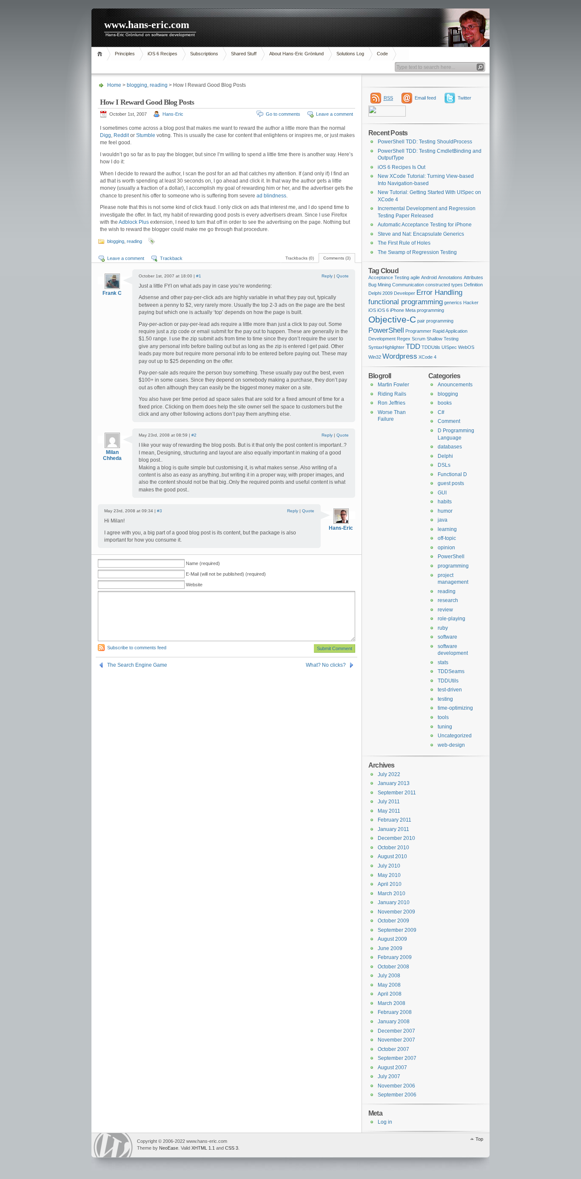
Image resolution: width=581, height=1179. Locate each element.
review (445, 610)
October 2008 (393, 967)
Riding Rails (392, 394)
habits (445, 502)
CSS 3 (231, 1147)
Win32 (374, 357)
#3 (159, 510)
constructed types (444, 284)
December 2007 (396, 1031)
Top (479, 1139)
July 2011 (389, 802)
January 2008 (394, 1022)
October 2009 (393, 921)
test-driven (450, 690)
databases (450, 447)
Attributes (473, 277)
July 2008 (389, 976)
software (447, 637)
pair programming (435, 320)
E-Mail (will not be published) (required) (226, 574)
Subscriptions (204, 53)
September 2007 (397, 1058)
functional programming (405, 302)
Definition (473, 284)
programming (453, 566)
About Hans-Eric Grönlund (296, 53)
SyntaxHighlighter (386, 347)
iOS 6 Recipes (162, 53)
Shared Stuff (243, 53)
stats (443, 662)
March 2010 (391, 893)
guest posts (451, 483)
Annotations (450, 277)
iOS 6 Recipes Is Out (401, 167)
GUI (442, 493)
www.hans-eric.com (146, 24)
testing (445, 699)
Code (382, 53)
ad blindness (271, 196)
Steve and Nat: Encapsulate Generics (421, 234)
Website (194, 584)
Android (429, 277)
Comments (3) (336, 258)
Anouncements (455, 385)
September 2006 (397, 1095)
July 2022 (389, 774)
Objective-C (392, 319)
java (442, 520)
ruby (443, 628)
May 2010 (389, 875)
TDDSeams (451, 671)
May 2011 (389, 811)
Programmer (418, 331)
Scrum (418, 338)
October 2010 (393, 848)
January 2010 (394, 902)
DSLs (444, 465)
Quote (342, 276)
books (445, 403)
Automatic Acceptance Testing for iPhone (425, 225)
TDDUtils (431, 347)
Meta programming (424, 310)
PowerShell (386, 330)
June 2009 (390, 948)
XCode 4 (427, 357)
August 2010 (392, 856)
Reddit (122, 135)
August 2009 (392, 939)
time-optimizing (455, 708)
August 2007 (392, 1068)
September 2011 (397, 793)
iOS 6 (383, 310)
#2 (194, 435)
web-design (451, 745)
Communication (408, 284)
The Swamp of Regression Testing (417, 252)
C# (441, 412)
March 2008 (391, 1003)
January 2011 (393, 829)
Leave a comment (334, 114)
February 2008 (395, 1012)
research (448, 600)
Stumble (145, 135)
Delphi (445, 456)
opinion (446, 548)
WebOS (466, 347)
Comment (449, 421)
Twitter (464, 97)
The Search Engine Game (137, 665)
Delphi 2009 (380, 293)
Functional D (452, 474)
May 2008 (389, 985)
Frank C (112, 293)
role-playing (451, 619)
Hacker (470, 302)
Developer (404, 293)
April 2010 (390, 884)
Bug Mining (379, 284)
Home (101, 53)
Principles (125, 53)
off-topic (447, 538)
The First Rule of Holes (404, 243)
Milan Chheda (112, 455)
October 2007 (393, 1049)
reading (159, 85)
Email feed (425, 97)
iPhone (397, 310)
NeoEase (168, 1147)
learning (447, 529)
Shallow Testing (443, 338)
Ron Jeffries (391, 403)
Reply (327, 276)
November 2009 (396, 912)
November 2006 (396, 1086)
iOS (372, 310)
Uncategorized (455, 736)
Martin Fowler (393, 385)
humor (445, 511)
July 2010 (389, 866)
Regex (403, 338)
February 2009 (395, 957)
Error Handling (439, 292)
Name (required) (203, 563)
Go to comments (283, 114)
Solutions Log (350, 53)
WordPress (113, 1145)
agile (415, 277)
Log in (385, 1122)
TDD (413, 347)
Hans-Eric (172, 114)
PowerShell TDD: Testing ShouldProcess (425, 142)
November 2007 (396, 1040)
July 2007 (389, 1076)
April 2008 (390, 994)
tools (443, 717)
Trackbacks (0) (299, 258)
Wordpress (399, 356)
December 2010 (396, 838)
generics (453, 302)
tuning (445, 727)
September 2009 (397, 930)
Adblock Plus (134, 222)
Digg (105, 135)
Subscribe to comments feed (136, 647)
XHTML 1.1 (203, 1147)
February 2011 (394, 820)
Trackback (171, 258)
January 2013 (394, 783)
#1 (198, 276)
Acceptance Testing (388, 277)
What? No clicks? (326, 665)
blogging (137, 85)
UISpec (449, 347)
